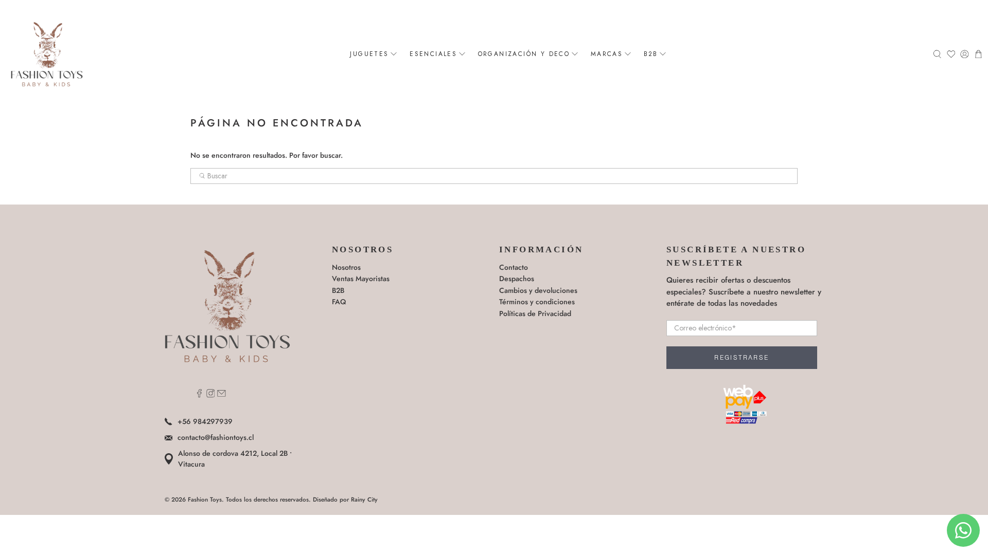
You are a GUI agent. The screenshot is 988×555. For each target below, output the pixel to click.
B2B (651, 54)
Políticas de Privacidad (535, 313)
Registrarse (741, 357)
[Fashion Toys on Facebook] (199, 395)
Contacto (513, 267)
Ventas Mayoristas (361, 278)
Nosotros (346, 267)
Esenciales (433, 54)
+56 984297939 (205, 421)
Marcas (607, 54)
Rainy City (364, 499)
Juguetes (369, 54)
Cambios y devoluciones (538, 290)
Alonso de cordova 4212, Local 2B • (235, 458)
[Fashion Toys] (47, 54)
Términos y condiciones (537, 302)
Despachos (516, 278)
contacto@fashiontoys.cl (216, 437)
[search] (494, 176)
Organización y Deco (524, 54)
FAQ (339, 302)
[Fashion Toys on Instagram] (210, 395)
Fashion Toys (205, 499)
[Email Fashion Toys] (221, 395)
